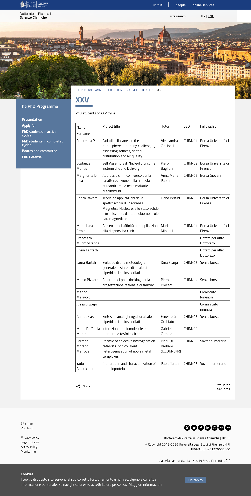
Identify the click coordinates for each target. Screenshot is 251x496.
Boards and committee (39, 150)
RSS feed (27, 428)
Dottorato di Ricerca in (36, 15)
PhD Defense (32, 156)
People (181, 4)
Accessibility (29, 446)
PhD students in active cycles (39, 133)
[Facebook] (201, 428)
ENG (211, 16)
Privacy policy (30, 437)
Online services (203, 4)
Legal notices (30, 442)
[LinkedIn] (208, 428)
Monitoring (28, 451)
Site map (27, 423)
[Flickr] (228, 428)
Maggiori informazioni (145, 484)
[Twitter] (187, 428)
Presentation (32, 119)
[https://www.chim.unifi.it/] (34, 5)
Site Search (178, 16)
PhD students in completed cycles (130, 90)
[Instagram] (215, 428)
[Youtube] (194, 428)
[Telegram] (221, 428)
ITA (203, 16)
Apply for (29, 125)
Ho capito (195, 479)
